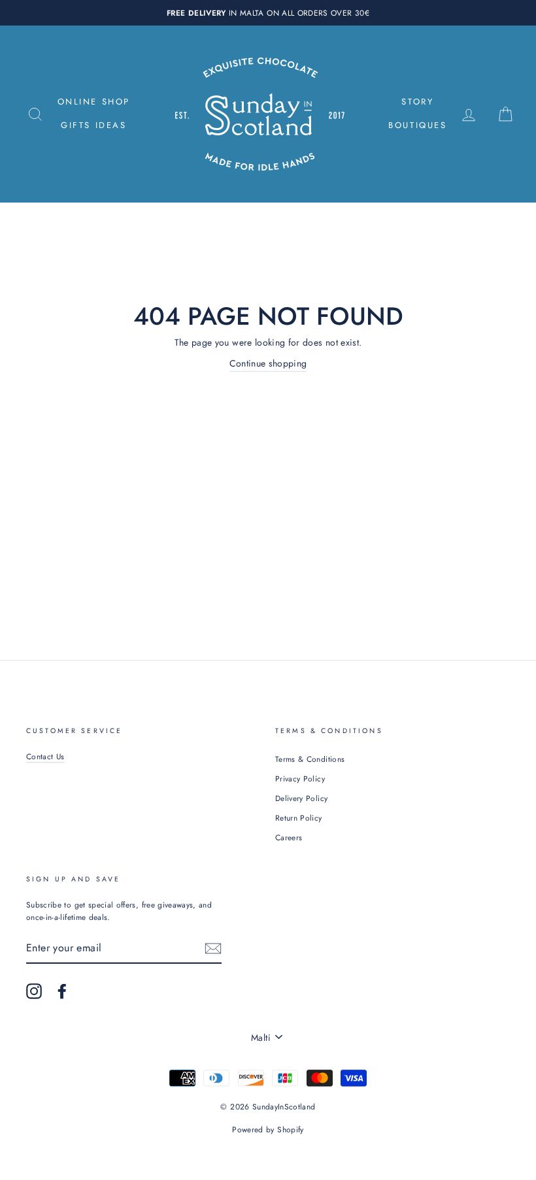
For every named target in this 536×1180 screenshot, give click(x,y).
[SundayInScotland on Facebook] (62, 991)
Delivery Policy (301, 798)
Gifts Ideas (94, 125)
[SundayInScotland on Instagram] (34, 991)
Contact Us (45, 756)
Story (417, 101)
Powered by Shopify (267, 1130)
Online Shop (94, 101)
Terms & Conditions (309, 758)
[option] (268, 13)
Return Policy (298, 817)
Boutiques (417, 125)
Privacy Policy (300, 778)
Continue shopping (268, 363)
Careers (288, 837)
